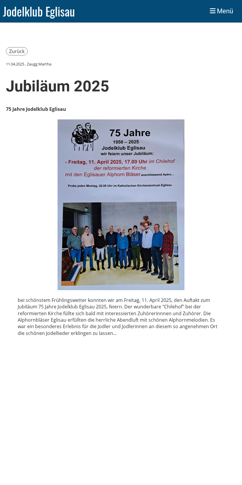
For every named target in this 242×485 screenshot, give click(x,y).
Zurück (16, 51)
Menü (224, 11)
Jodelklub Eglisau (39, 11)
